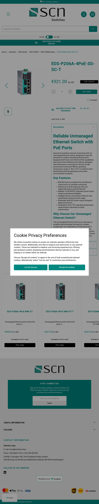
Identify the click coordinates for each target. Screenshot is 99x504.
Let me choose (30, 267)
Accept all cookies (67, 267)
